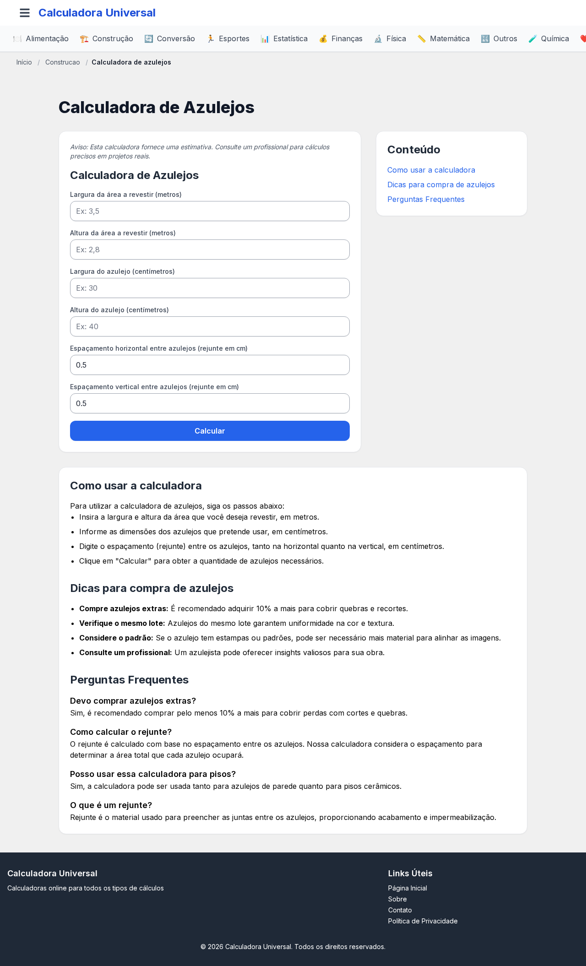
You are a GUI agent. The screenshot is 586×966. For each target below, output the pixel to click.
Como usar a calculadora (431, 169)
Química (548, 38)
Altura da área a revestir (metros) (123, 233)
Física (390, 38)
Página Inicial (407, 888)
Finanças (341, 38)
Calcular (210, 430)
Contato (400, 910)
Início (24, 62)
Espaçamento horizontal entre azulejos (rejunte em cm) (159, 348)
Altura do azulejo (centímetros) (119, 310)
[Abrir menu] (25, 13)
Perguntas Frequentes (426, 199)
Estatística (284, 38)
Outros (499, 38)
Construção (106, 38)
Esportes (228, 38)
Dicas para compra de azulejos (441, 184)
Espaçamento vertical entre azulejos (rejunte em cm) (154, 387)
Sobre (397, 899)
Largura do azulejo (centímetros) (122, 271)
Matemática (443, 38)
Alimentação (41, 38)
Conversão (169, 38)
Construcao (62, 62)
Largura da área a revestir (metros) (126, 194)
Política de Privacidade (423, 921)
